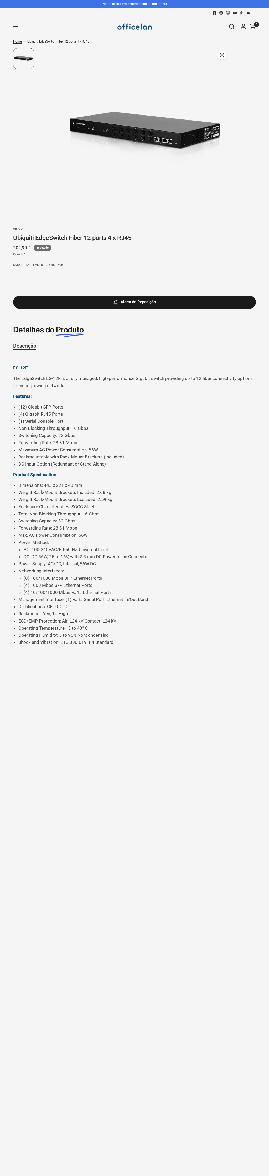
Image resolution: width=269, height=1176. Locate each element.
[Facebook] (214, 12)
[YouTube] (234, 12)
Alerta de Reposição (138, 302)
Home (17, 41)
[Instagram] (228, 12)
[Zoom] (222, 55)
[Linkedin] (248, 12)
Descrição (24, 346)
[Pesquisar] (231, 26)
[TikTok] (241, 12)
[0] (251, 26)
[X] (221, 12)
